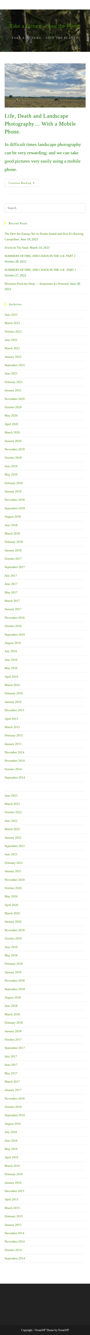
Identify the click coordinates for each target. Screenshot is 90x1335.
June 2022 (11, 340)
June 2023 (11, 314)
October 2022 (13, 331)
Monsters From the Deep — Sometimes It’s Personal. (37, 283)
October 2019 (13, 457)
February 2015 (14, 735)
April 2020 (11, 424)
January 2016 (13, 702)
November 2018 (15, 499)
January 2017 (13, 609)
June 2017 (11, 584)
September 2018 (15, 508)
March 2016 (12, 685)
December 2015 (14, 710)
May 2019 (11, 474)
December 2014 (14, 752)
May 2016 (11, 668)
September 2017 (15, 567)
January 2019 (13, 491)
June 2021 (11, 373)
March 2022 (12, 348)
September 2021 (15, 365)
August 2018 (13, 516)
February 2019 (14, 483)
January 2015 (13, 744)
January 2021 (13, 390)
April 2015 (11, 718)
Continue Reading (24, 184)
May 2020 (11, 415)
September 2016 (15, 634)
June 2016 (11, 659)
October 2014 (13, 769)
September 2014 (15, 777)
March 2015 (12, 727)
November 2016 (15, 617)
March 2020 (12, 432)
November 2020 (15, 399)
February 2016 (14, 693)
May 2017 (11, 592)
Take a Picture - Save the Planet (45, 26)
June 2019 (11, 466)
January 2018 (13, 550)
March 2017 (12, 601)
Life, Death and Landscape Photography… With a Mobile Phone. (40, 123)
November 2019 (15, 449)
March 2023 (12, 323)
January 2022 (13, 356)
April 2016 (11, 676)
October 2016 (13, 626)
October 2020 (13, 407)
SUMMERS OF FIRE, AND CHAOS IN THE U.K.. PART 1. (41, 270)
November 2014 (15, 760)
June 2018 (11, 525)
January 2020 (13, 441)
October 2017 (13, 558)
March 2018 (12, 533)
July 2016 (11, 651)
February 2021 (14, 382)
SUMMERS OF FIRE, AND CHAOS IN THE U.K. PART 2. (40, 256)
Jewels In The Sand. (17, 247)
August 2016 (13, 643)
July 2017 (11, 575)
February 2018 (14, 542)
